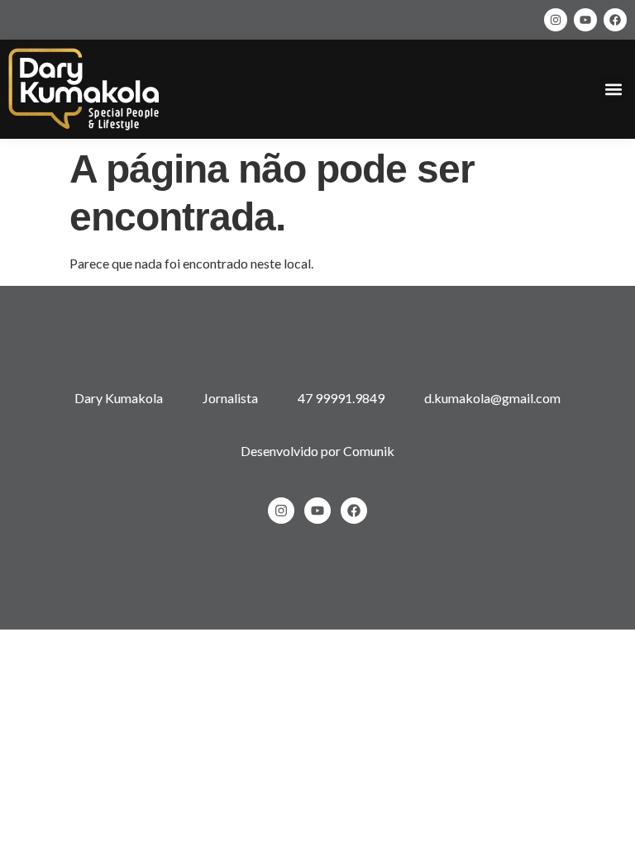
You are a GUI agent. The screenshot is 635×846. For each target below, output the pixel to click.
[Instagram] (555, 19)
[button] (613, 89)
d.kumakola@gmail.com (492, 398)
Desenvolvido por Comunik (317, 451)
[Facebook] (615, 19)
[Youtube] (585, 19)
